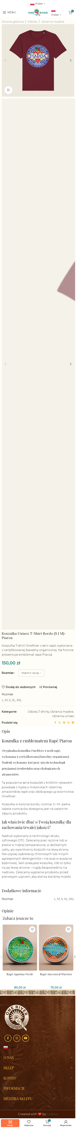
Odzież (32, 21)
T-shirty (44, 711)
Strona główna (13, 21)
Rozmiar (8, 673)
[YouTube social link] (25, 1038)
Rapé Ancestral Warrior (56, 974)
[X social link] (59, 722)
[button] (5, 60)
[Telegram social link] (73, 722)
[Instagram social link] (16, 1038)
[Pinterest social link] (64, 722)
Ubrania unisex (63, 716)
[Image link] (17, 1017)
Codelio (52, 1114)
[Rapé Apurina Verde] (20, 948)
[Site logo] (38, 12)
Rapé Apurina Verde (20, 974)
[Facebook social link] (55, 722)
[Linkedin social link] (68, 722)
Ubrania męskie (52, 21)
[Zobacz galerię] (8, 90)
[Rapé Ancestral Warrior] (56, 948)
